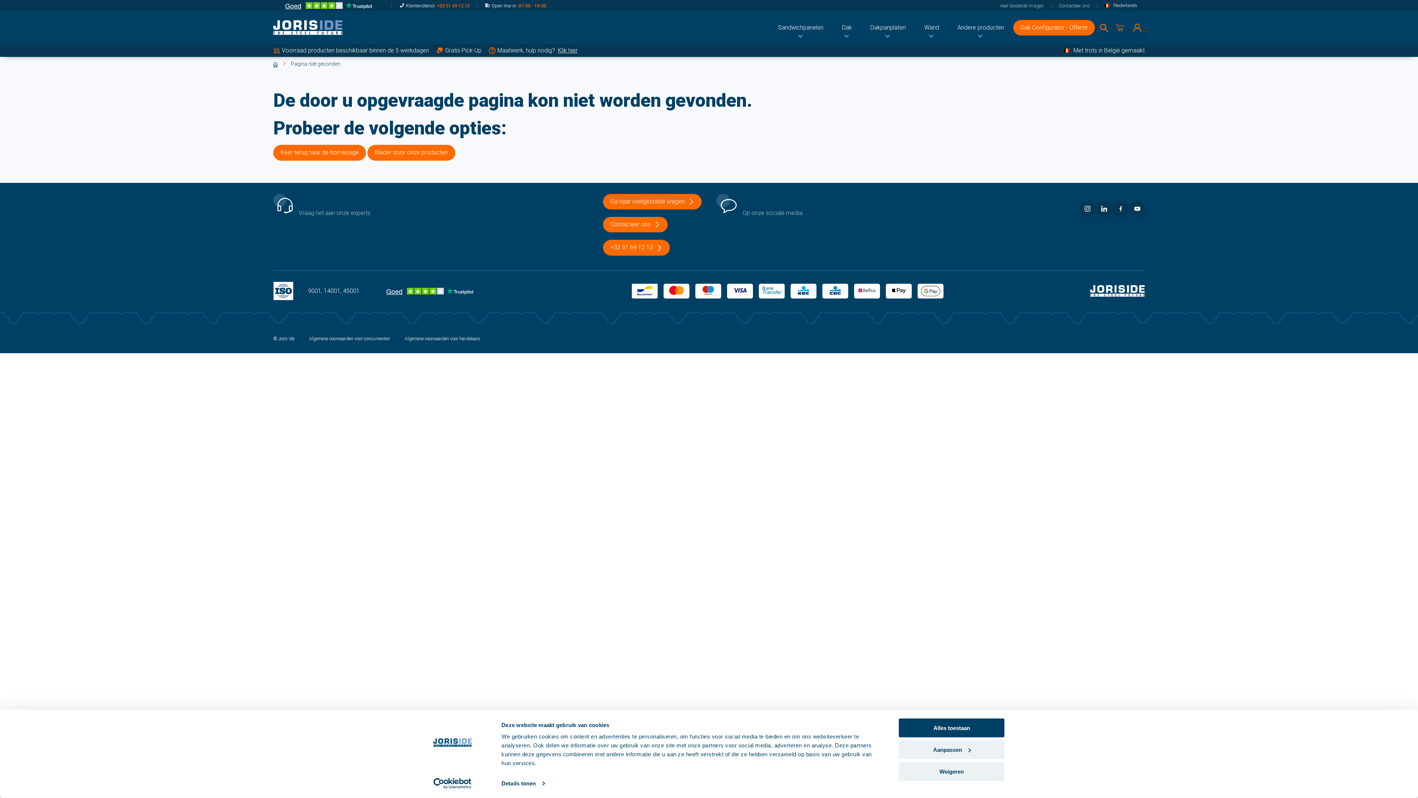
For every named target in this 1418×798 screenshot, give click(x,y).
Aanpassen (947, 750)
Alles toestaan (952, 728)
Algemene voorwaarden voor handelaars (442, 338)
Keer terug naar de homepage (320, 152)
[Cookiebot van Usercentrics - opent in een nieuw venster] (452, 783)
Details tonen (518, 783)
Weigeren (951, 771)
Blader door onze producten (411, 152)
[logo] (308, 28)
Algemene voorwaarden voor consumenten (349, 338)
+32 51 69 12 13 (453, 5)
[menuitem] (801, 27)
